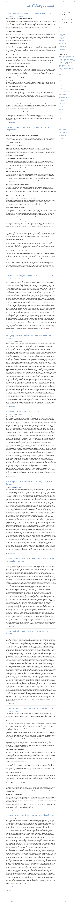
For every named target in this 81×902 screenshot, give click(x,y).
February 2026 (62, 43)
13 (66, 19)
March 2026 (61, 42)
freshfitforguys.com (40, 5)
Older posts (8, 890)
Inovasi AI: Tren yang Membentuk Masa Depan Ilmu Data (29, 275)
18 (62, 21)
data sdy (61, 138)
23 (73, 21)
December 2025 (62, 46)
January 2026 (62, 45)
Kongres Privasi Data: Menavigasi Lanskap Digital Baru (28, 13)
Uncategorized (12, 122)
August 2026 (62, 34)
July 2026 (61, 35)
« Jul (60, 27)
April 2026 (61, 40)
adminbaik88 (20, 16)
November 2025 (62, 48)
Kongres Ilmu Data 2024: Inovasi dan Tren (23, 411)
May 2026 (61, 38)
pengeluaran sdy (63, 121)
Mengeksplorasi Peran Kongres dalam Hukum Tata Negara (30, 815)
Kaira (14, 901)
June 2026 (61, 37)
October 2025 (62, 49)
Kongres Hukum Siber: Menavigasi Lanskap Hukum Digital (29, 708)
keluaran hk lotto (63, 135)
